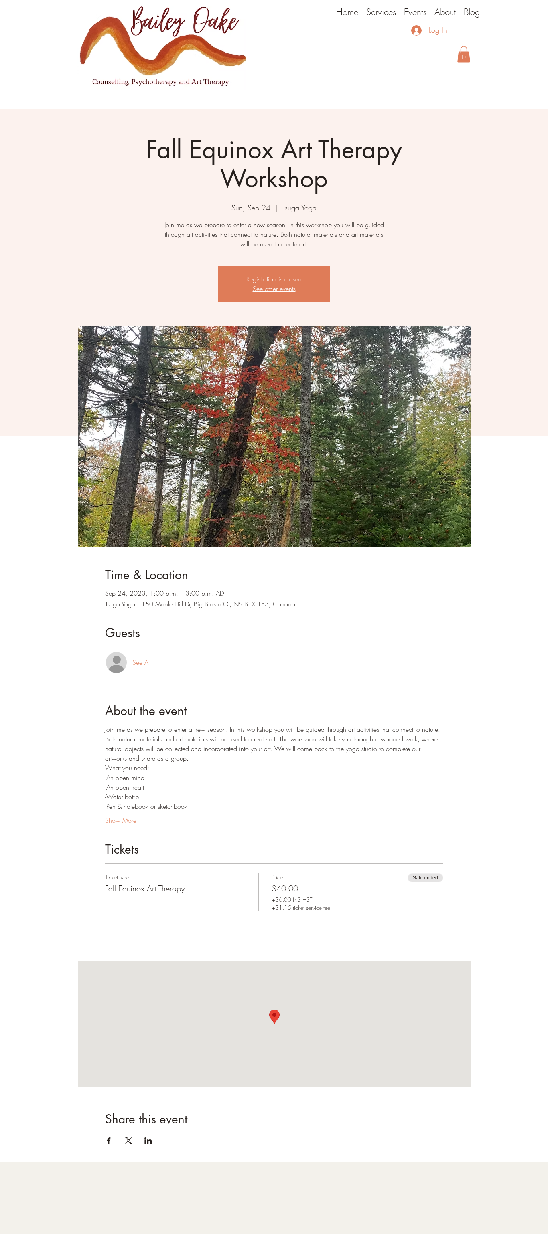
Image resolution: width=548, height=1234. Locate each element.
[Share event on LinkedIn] (148, 1140)
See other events (274, 288)
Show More (120, 820)
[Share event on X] (128, 1140)
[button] (464, 54)
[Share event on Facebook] (109, 1140)
